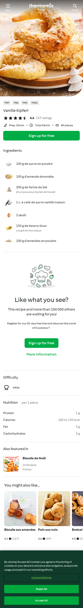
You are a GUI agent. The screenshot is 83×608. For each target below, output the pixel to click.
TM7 (6, 102)
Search (75, 10)
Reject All (41, 589)
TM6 (16, 102)
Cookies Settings (41, 577)
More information (41, 354)
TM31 (34, 102)
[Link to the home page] (41, 7)
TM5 (24, 102)
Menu (8, 10)
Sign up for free (41, 135)
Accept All (41, 600)
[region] (41, 579)
